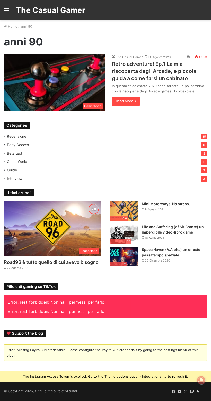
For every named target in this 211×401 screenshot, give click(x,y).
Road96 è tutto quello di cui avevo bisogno (51, 262)
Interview (15, 178)
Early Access (18, 145)
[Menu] (6, 12)
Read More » (126, 101)
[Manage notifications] (201, 380)
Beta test (14, 153)
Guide (12, 170)
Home (12, 26)
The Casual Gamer (129, 57)
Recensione (16, 136)
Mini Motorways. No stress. (166, 204)
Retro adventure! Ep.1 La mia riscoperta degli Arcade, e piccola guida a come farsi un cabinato (154, 71)
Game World (17, 162)
